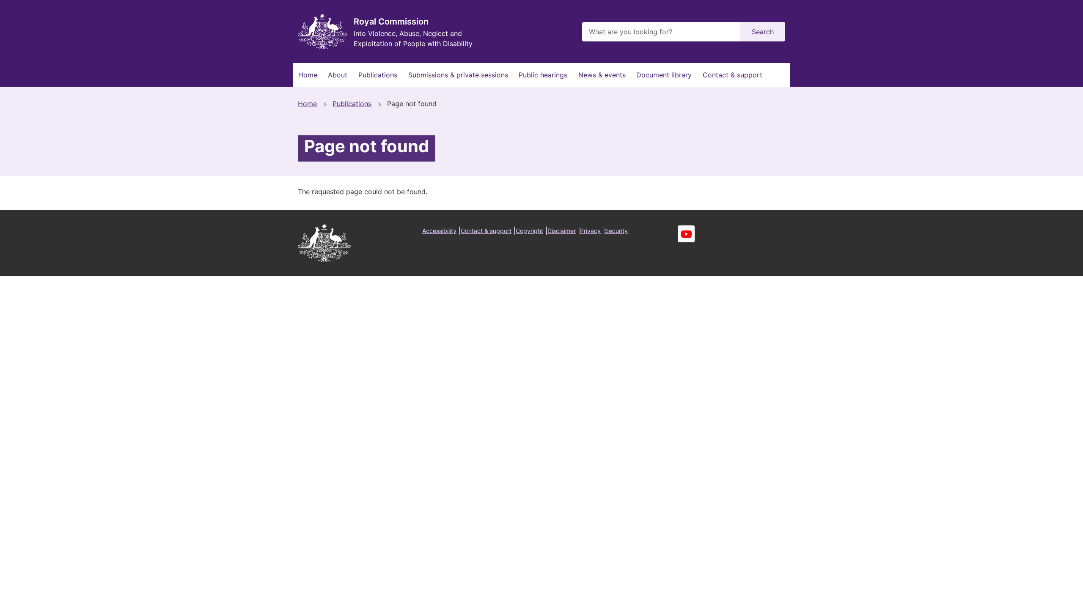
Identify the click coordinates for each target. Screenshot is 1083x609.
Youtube (686, 233)
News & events (602, 75)
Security (616, 230)
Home (307, 75)
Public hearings (543, 75)
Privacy (590, 230)
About (337, 75)
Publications (377, 75)
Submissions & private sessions (458, 75)
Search (763, 31)
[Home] (322, 31)
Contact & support (732, 75)
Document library (664, 75)
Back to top (1045, 597)
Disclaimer (561, 230)
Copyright (529, 230)
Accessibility (439, 230)
